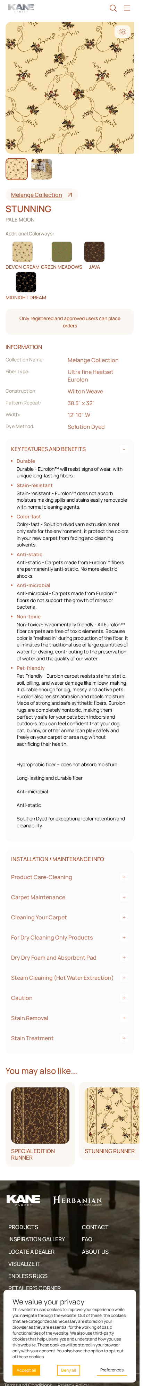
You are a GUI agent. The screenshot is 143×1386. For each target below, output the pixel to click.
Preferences (112, 1370)
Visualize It (24, 1264)
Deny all (68, 1370)
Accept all (26, 1370)
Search (113, 8)
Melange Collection (36, 195)
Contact (95, 1227)
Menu (127, 8)
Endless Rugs (28, 1276)
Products (23, 1227)
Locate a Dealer (31, 1251)
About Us (95, 1251)
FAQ (87, 1239)
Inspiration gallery (36, 1239)
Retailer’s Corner (34, 1288)
